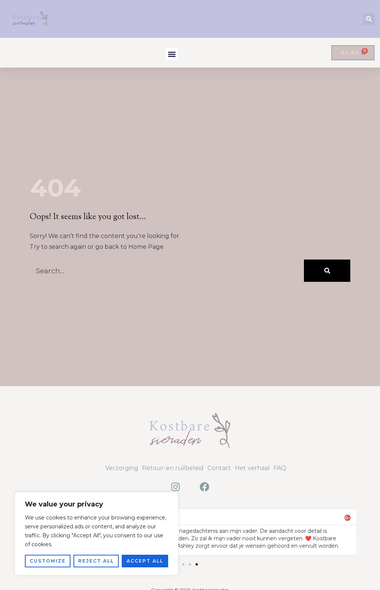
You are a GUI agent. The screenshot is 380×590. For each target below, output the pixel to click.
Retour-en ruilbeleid (173, 468)
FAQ (279, 468)
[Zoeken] (327, 271)
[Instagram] (175, 486)
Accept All (145, 561)
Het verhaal (252, 468)
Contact (219, 468)
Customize (48, 561)
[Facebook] (204, 486)
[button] (368, 19)
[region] (96, 533)
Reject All (96, 561)
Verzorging (121, 468)
